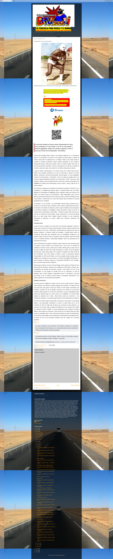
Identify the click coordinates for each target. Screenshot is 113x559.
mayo (38, 444)
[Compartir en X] (51, 345)
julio (38, 441)
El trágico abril (39, 478)
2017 (37, 431)
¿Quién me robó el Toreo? (41, 497)
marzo (38, 543)
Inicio (58, 385)
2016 (37, 548)
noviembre (39, 434)
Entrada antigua (75, 385)
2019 (37, 428)
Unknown (38, 421)
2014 (37, 551)
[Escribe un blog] (50, 345)
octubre (38, 436)
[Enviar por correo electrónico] (49, 345)
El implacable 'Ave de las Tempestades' (44, 487)
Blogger (63, 555)
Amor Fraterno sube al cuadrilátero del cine (45, 465)
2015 (37, 550)
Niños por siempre (40, 458)
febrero (38, 544)
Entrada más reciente (39, 385)
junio (38, 442)
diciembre (39, 432)
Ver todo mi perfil (38, 423)
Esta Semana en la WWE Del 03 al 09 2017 (45, 512)
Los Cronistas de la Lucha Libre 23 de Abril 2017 (46, 469)
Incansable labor (40, 519)
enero (38, 546)
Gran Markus (40, 346)
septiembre (39, 437)
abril (38, 446)
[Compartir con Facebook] (53, 345)
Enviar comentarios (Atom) (44, 387)
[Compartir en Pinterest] (54, 345)
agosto (38, 439)
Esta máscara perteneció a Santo (43, 476)
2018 (37, 429)
